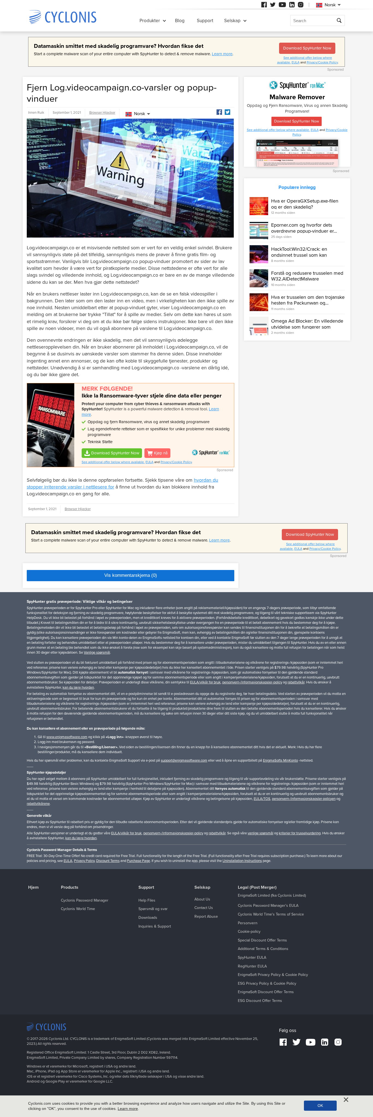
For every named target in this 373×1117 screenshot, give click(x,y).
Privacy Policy (84, 861)
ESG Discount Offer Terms (260, 1000)
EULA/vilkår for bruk (205, 682)
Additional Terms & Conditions (263, 948)
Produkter (150, 21)
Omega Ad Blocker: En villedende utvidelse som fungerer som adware (307, 327)
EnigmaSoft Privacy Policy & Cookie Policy (273, 974)
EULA (296, 62)
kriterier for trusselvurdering (300, 833)
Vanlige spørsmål (97, 652)
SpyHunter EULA (252, 957)
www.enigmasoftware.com (66, 737)
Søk (339, 20)
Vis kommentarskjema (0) (130, 575)
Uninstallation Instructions (242, 861)
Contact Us (203, 907)
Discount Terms (108, 861)
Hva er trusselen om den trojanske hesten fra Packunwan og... (308, 300)
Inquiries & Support (154, 926)
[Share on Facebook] (219, 112)
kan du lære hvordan (78, 687)
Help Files (146, 900)
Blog (180, 21)
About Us (202, 899)
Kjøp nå (161, 453)
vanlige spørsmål (260, 833)
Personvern (247, 923)
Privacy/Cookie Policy (322, 62)
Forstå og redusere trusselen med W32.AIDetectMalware (307, 276)
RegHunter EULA (252, 966)
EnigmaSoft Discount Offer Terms (266, 992)
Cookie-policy (249, 931)
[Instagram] (300, 4)
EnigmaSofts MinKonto (280, 760)
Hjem (33, 887)
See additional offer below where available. (113, 462)
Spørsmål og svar (153, 909)
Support (205, 21)
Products (69, 887)
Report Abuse (206, 916)
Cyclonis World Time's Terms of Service (271, 914)
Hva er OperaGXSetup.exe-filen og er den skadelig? (304, 204)
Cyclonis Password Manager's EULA (268, 905)
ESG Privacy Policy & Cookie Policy (267, 983)
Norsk (139, 113)
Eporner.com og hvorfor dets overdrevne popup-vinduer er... (304, 228)
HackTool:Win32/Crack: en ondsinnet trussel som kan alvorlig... (299, 255)
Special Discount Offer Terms (262, 940)
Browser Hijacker (102, 112)
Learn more (222, 53)
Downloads (147, 917)
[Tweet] (227, 112)
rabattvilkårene (38, 804)
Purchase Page (138, 861)
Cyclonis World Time (78, 909)
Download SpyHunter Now (307, 48)
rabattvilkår (296, 682)
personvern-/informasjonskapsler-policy (252, 682)
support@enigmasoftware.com (184, 760)
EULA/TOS (262, 799)
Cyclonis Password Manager (84, 900)
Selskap (232, 21)
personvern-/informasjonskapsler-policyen (304, 799)
